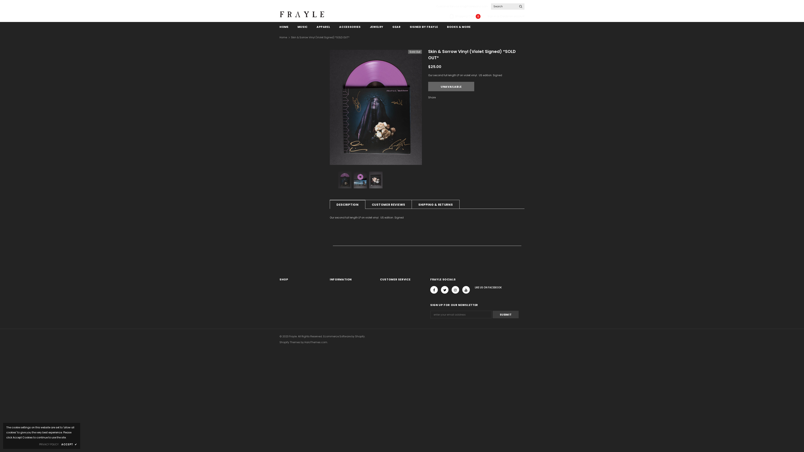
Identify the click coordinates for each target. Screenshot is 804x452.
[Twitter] (444, 290)
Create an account (512, 16)
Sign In (492, 16)
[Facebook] (434, 290)
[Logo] (302, 14)
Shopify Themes (290, 342)
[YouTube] (466, 290)
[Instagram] (455, 290)
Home (283, 37)
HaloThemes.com (315, 342)
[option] (376, 107)
